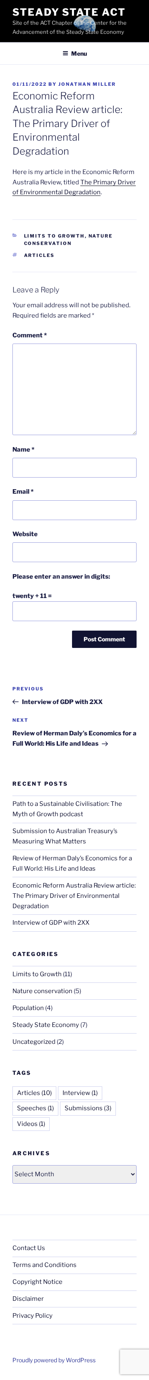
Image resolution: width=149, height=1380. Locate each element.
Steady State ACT (69, 12)
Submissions (88, 1108)
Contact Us (28, 1248)
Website (25, 534)
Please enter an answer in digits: (61, 576)
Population (28, 1008)
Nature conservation (42, 991)
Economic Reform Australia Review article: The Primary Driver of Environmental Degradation (74, 896)
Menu (79, 53)
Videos (31, 1124)
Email (23, 491)
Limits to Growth (54, 236)
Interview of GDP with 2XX (50, 922)
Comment (29, 335)
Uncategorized (33, 1042)
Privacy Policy (32, 1315)
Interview (80, 1093)
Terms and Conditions (44, 1265)
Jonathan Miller (87, 84)
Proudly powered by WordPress (54, 1360)
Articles (39, 255)
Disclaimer (28, 1298)
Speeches (35, 1108)
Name (23, 449)
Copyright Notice (37, 1282)
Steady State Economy (45, 1025)
